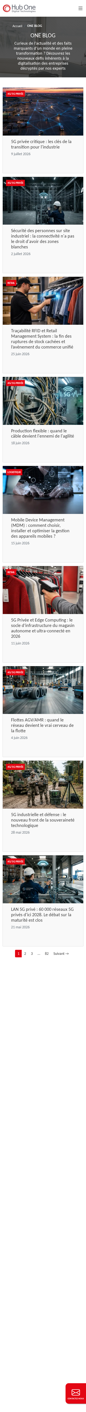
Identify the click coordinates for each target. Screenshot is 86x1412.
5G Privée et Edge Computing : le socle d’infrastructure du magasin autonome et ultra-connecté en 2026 (43, 628)
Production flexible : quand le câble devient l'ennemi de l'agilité (42, 433)
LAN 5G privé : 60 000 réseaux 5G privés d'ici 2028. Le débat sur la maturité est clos (42, 914)
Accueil (17, 26)
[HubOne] (19, 8)
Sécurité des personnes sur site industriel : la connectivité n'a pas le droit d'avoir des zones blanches (42, 239)
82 (47, 953)
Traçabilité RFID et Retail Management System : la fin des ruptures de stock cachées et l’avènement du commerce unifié (42, 339)
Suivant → (61, 953)
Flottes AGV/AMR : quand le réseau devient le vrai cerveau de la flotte (42, 725)
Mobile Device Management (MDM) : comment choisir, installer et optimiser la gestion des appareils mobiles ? (40, 528)
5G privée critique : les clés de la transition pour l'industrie (41, 144)
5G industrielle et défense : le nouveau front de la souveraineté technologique (43, 820)
